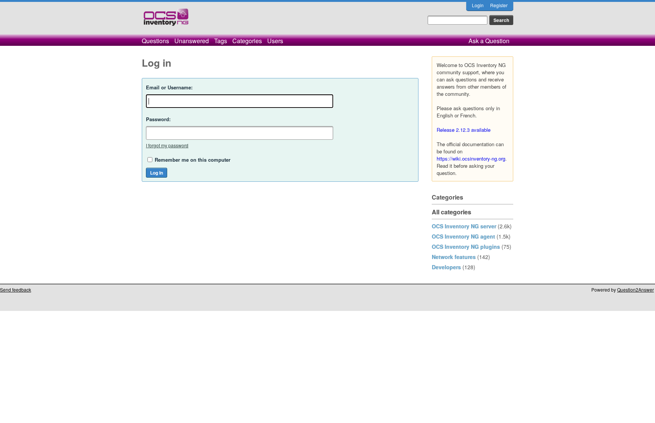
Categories (247, 40)
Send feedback (15, 289)
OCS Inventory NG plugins (466, 246)
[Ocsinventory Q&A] (166, 20)
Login (478, 5)
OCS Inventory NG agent (463, 236)
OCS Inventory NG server (464, 226)
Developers (446, 267)
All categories (451, 212)
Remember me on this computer (192, 159)
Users (275, 40)
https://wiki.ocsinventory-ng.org (471, 158)
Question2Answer (635, 289)
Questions (155, 40)
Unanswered (191, 40)
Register (499, 5)
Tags (220, 40)
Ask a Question (489, 40)
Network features (454, 257)
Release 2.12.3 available (463, 129)
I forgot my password (167, 145)
